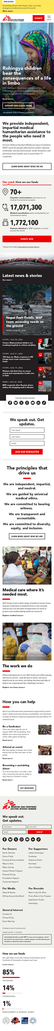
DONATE (38, 18)
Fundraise (33, 856)
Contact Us (7, 914)
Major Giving (8, 867)
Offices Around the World (13, 896)
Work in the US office (37, 892)
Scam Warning (8, 921)
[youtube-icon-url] (33, 403)
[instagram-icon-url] (27, 403)
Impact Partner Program (13, 871)
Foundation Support (11, 878)
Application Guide (36, 899)
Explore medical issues (12, 615)
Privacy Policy (8, 917)
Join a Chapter (35, 867)
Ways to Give (8, 863)
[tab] (8, 182)
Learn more (8, 964)
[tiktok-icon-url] (44, 403)
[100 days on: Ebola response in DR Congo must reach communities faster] (27, 358)
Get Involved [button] (27, 788)
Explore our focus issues (13, 687)
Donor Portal (8, 856)
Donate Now (27, 239)
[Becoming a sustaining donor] (27, 772)
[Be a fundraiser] (27, 733)
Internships (33, 903)
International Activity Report (28, 247)
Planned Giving (9, 874)
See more (7, 280)
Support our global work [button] (18, 105)
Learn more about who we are (27, 536)
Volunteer (32, 863)
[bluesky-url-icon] (16, 403)
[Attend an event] (27, 752)
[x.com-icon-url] (21, 403)
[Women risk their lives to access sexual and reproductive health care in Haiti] (27, 372)
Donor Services (9, 853)
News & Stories (9, 892)
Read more (7, 99)
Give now (7, 11)
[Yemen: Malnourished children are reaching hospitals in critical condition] (27, 343)
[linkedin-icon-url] (38, 403)
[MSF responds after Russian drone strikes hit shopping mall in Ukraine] (27, 386)
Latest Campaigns (36, 853)
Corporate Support (10, 881)
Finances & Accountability (13, 860)
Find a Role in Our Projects (40, 896)
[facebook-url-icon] (10, 403)
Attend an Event (35, 860)
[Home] (15, 18)
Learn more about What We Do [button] (27, 166)
